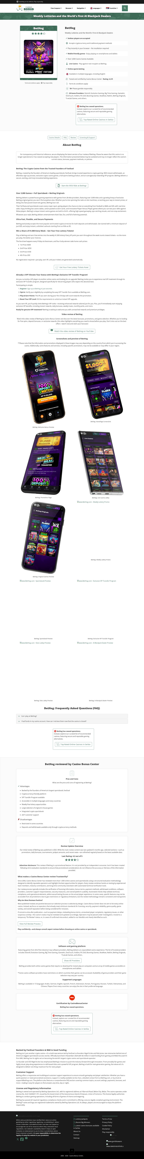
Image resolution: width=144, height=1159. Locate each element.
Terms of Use (107, 1119)
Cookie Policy (107, 1125)
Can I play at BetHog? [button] (29, 716)
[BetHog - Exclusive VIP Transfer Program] (100, 608)
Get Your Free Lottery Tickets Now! (73, 267)
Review (73, 137)
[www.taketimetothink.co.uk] (115, 1145)
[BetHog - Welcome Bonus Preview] (43, 387)
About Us (76, 1131)
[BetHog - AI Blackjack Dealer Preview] (100, 670)
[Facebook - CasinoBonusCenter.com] (21, 1139)
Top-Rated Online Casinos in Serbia (98, 119)
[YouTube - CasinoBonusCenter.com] (26, 1139)
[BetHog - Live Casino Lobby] (100, 463)
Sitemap (76, 1138)
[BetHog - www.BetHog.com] (38, 57)
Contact (76, 1135)
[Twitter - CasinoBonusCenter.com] (17, 1139)
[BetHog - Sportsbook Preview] (43, 608)
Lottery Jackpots (81, 1119)
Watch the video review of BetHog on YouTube (74, 331)
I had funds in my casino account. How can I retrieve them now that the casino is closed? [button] (53, 721)
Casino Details (54, 137)
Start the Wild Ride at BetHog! (73, 185)
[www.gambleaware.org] (114, 1141)
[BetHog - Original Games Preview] (43, 538)
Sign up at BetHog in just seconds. (36, 289)
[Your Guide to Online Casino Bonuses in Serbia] (25, 8)
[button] (56, 8)
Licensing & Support (87, 137)
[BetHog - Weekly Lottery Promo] (100, 529)
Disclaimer (106, 1129)
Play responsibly (108, 1132)
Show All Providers (72, 960)
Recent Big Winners (82, 1122)
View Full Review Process (30, 924)
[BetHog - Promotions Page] (43, 463)
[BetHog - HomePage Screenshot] (100, 384)
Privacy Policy (107, 1122)
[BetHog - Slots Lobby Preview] (43, 670)
